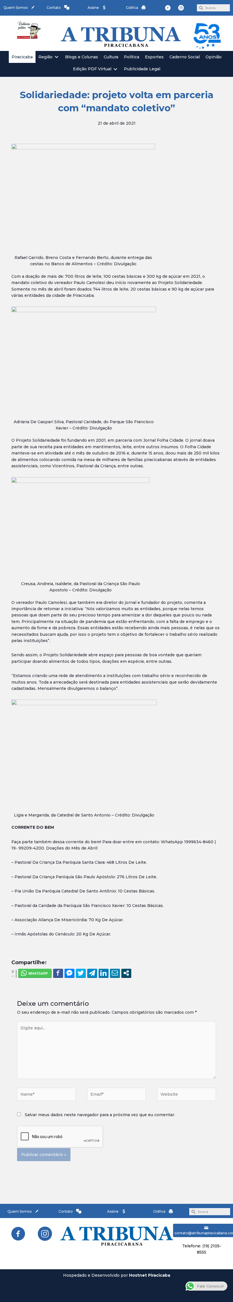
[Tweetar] (81, 973)
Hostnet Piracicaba (149, 1275)
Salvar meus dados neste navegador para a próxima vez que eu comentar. (100, 1114)
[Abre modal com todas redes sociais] (126, 973)
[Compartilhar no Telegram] (92, 973)
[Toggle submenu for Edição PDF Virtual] (115, 69)
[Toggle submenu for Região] (56, 57)
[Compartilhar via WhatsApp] (35, 973)
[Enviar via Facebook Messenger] (69, 973)
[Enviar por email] (115, 973)
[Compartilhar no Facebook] (58, 973)
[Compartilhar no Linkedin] (104, 973)
